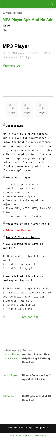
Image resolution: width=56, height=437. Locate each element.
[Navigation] (4, 4)
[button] (9, 30)
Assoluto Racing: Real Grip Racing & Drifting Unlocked (36, 358)
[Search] (51, 4)
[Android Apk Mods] (29, 3)
